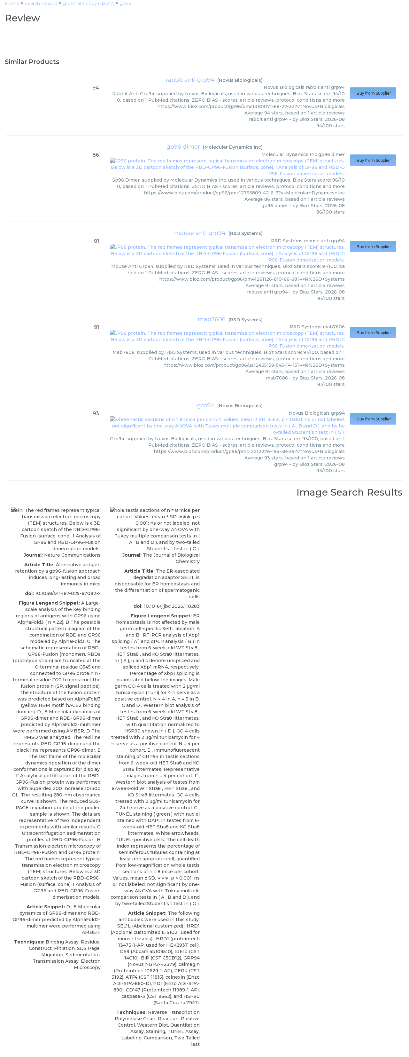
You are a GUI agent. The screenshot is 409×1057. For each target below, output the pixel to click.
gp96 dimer (183, 146)
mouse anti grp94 (200, 233)
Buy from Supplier (373, 93)
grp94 (205, 405)
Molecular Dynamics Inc (232, 147)
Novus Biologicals (240, 80)
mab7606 (212, 319)
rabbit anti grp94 (190, 79)
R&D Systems (245, 233)
